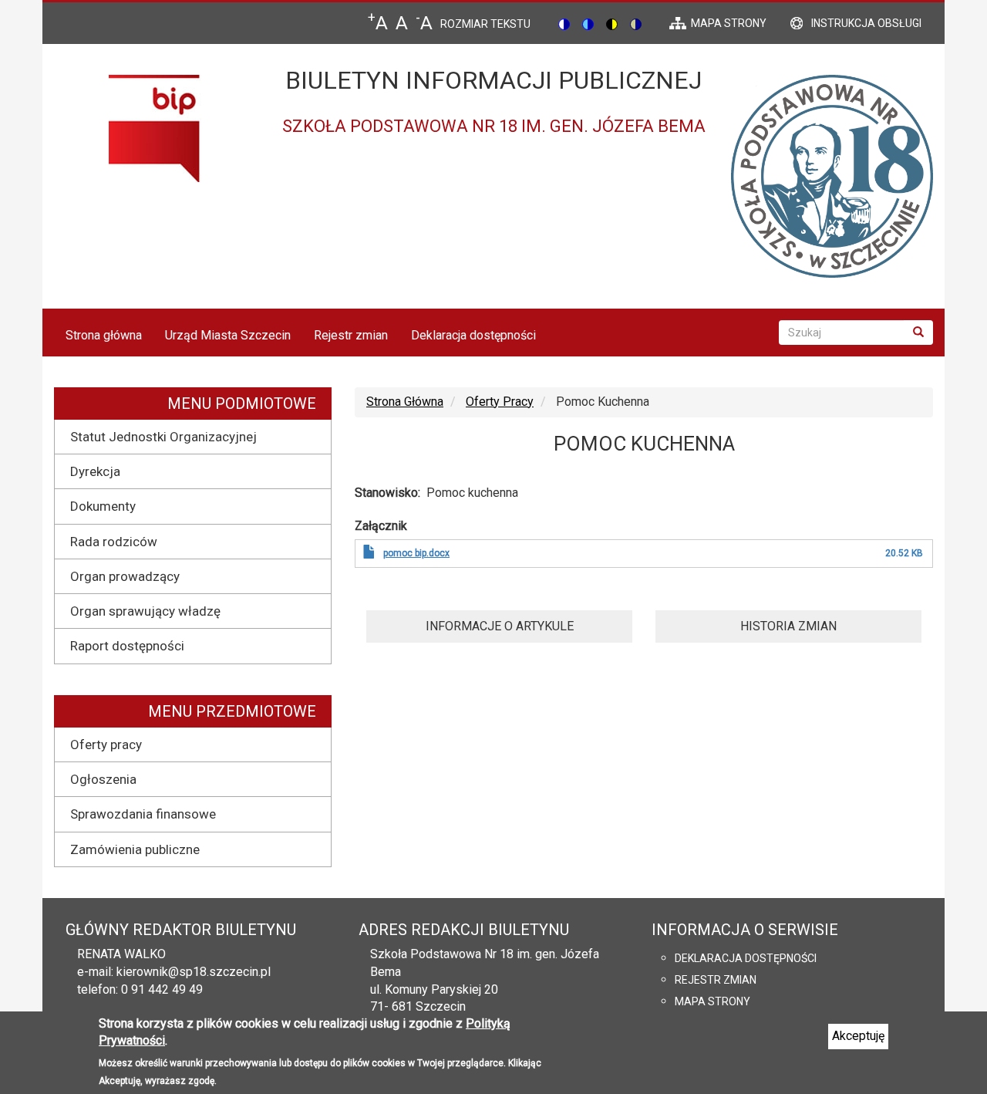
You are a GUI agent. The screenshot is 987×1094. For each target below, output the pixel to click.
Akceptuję (858, 1035)
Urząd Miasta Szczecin (228, 335)
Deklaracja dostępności (473, 335)
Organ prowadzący (125, 576)
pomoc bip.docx (416, 553)
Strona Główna (404, 401)
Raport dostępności (127, 645)
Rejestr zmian (351, 335)
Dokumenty (103, 506)
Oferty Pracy (500, 401)
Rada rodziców (113, 541)
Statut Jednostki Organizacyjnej (163, 436)
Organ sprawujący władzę (145, 611)
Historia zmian (788, 626)
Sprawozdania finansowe (143, 814)
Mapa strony (712, 1001)
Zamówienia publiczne (135, 849)
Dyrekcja (95, 471)
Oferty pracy (106, 744)
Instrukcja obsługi (866, 23)
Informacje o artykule (500, 626)
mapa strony (728, 23)
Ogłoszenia (103, 779)
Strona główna (104, 335)
